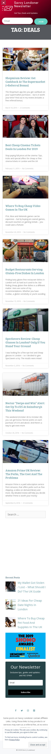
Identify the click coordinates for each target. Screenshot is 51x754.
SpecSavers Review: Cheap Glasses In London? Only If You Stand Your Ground (25, 342)
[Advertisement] (25, 546)
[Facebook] (16, 711)
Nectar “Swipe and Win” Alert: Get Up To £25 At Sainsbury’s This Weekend (25, 406)
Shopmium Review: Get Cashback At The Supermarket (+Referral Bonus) (25, 81)
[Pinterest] (34, 711)
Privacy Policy (14, 740)
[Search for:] (25, 514)
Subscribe (25, 692)
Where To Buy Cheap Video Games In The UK (22, 207)
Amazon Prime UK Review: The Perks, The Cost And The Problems (23, 474)
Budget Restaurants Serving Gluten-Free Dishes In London (24, 271)
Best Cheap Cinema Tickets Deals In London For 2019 (22, 147)
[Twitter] (22, 711)
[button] (3, 2)
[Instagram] (28, 711)
